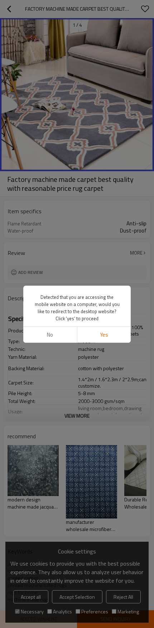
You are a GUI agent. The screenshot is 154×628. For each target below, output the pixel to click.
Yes (104, 335)
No (50, 335)
